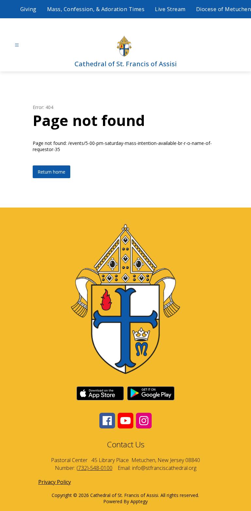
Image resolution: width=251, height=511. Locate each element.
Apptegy (139, 501)
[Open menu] (17, 45)
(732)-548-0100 (94, 468)
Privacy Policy (54, 482)
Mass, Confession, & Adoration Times (96, 9)
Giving (28, 9)
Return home (51, 172)
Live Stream (170, 9)
